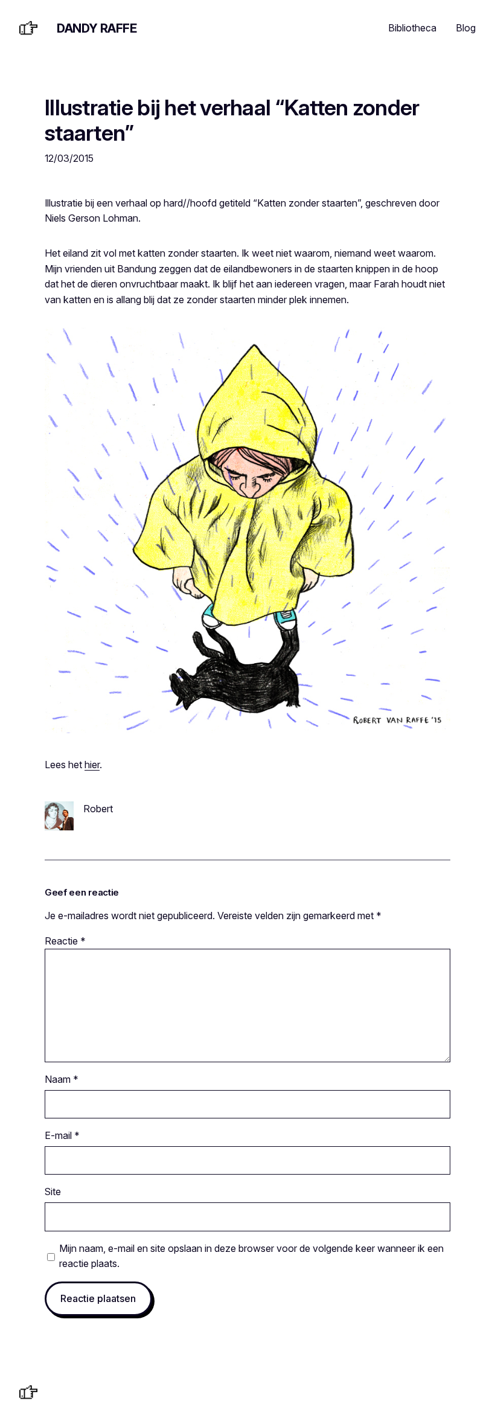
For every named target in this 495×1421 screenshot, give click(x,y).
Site (53, 1191)
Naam (61, 1079)
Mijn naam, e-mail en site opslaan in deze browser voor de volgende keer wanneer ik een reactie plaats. (251, 1256)
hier (92, 765)
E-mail (62, 1135)
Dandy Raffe (97, 28)
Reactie (65, 941)
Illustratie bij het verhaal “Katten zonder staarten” (232, 120)
